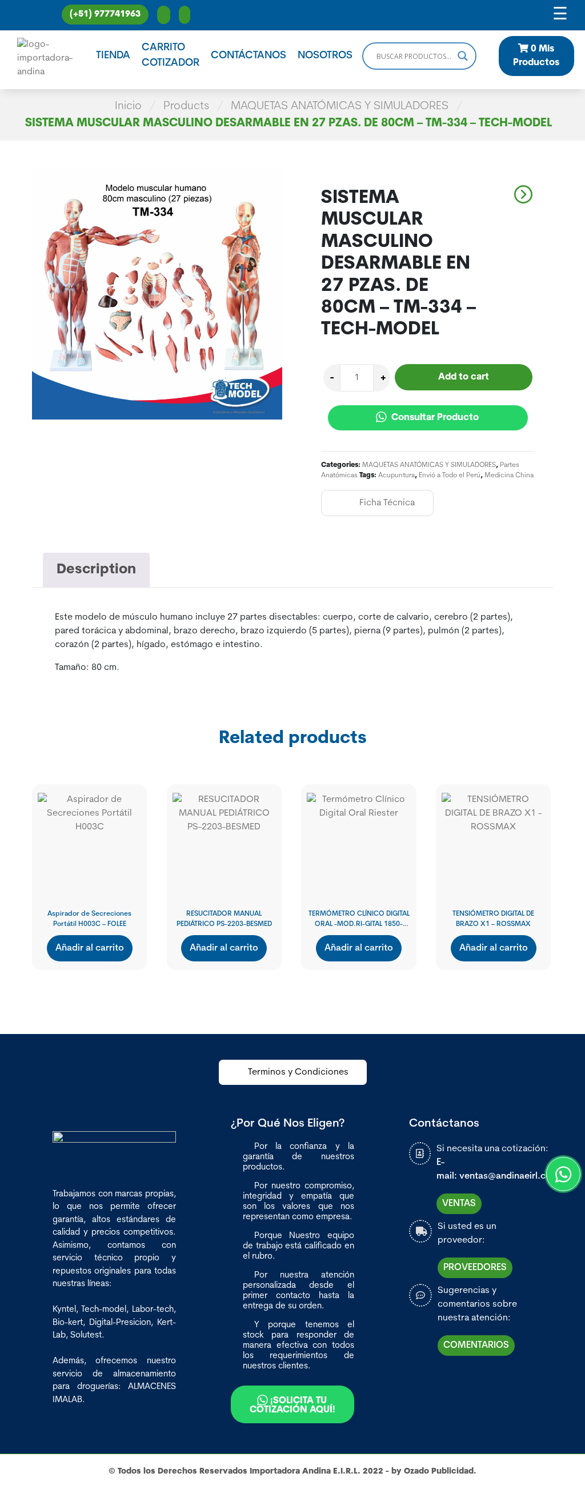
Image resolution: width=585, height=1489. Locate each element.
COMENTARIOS (476, 1345)
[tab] (96, 570)
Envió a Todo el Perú (449, 475)
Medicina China (509, 475)
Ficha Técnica (387, 503)
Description (96, 570)
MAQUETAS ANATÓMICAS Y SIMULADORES (339, 106)
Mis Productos (536, 56)
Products (186, 106)
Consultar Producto (434, 417)
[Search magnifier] (463, 56)
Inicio (128, 106)
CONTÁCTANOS (248, 56)
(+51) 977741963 (105, 14)
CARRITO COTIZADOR (170, 56)
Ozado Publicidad (439, 1471)
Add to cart (463, 377)
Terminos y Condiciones (298, 1072)
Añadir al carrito (89, 948)
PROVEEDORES (475, 1267)
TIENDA (113, 56)
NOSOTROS (325, 56)
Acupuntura (396, 475)
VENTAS (459, 1203)
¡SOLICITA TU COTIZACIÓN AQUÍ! (292, 1405)
